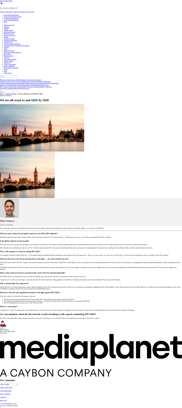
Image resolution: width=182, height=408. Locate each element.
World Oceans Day (9, 35)
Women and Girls (9, 25)
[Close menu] (1, 90)
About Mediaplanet (6, 391)
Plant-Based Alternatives (11, 68)
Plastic (6, 69)
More (5, 22)
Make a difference (9, 66)
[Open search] (1, 78)
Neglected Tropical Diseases (12, 52)
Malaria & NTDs (9, 51)
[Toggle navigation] (34, 12)
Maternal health (8, 56)
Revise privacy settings (12, 405)
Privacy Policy (3, 405)
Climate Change (8, 61)
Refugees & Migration (10, 40)
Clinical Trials (8, 42)
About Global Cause (6, 387)
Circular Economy (9, 39)
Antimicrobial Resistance (11, 18)
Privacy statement (5, 394)
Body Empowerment (10, 59)
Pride (5, 71)
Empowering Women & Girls (12, 17)
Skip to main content (6, 1)
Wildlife (6, 28)
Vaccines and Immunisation (12, 44)
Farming (6, 47)
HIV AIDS (7, 54)
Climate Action (8, 30)
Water (5, 49)
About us (6, 27)
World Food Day (9, 33)
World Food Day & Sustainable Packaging (16, 45)
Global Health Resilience (11, 15)
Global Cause (17, 12)
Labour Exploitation (10, 64)
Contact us (3, 397)
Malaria (6, 37)
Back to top (3, 400)
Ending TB (7, 63)
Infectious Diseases (9, 32)
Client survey (8, 73)
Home (2, 94)
